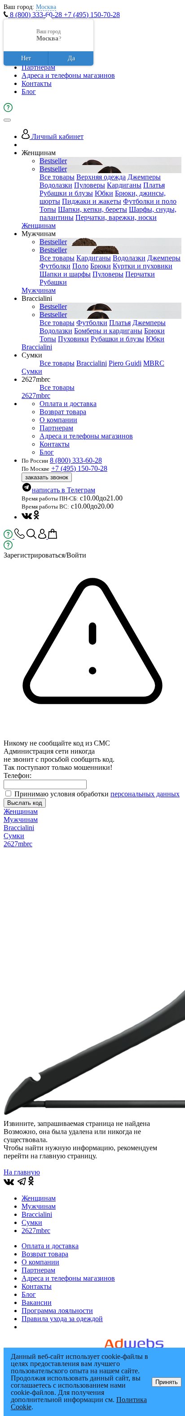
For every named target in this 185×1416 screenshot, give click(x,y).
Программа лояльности (57, 1310)
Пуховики (73, 339)
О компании (58, 420)
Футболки (55, 266)
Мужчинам (39, 290)
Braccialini (37, 347)
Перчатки (140, 274)
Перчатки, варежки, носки (116, 217)
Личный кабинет (57, 136)
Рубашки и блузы (66, 193)
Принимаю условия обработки (97, 794)
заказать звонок (46, 477)
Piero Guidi (125, 363)
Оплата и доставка (68, 403)
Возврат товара (63, 411)
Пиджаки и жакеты (91, 201)
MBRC (153, 363)
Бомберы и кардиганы (108, 331)
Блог (29, 91)
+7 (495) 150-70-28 (92, 14)
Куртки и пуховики (142, 266)
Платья (154, 185)
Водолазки (56, 185)
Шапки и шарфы (65, 274)
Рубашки (53, 282)
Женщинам (39, 225)
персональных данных (145, 794)
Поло (80, 266)
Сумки (32, 371)
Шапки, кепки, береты (92, 209)
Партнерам (38, 67)
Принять (166, 1382)
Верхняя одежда (101, 177)
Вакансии (37, 1302)
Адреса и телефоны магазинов (68, 75)
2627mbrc (36, 395)
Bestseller (53, 161)
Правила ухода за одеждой (62, 1318)
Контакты (37, 83)
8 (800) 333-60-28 (36, 14)
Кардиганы (124, 185)
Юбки (104, 193)
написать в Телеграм (63, 490)
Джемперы (144, 177)
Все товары (57, 177)
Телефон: (17, 775)
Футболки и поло (149, 201)
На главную (22, 1172)
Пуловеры (89, 185)
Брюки (100, 266)
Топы (48, 209)
